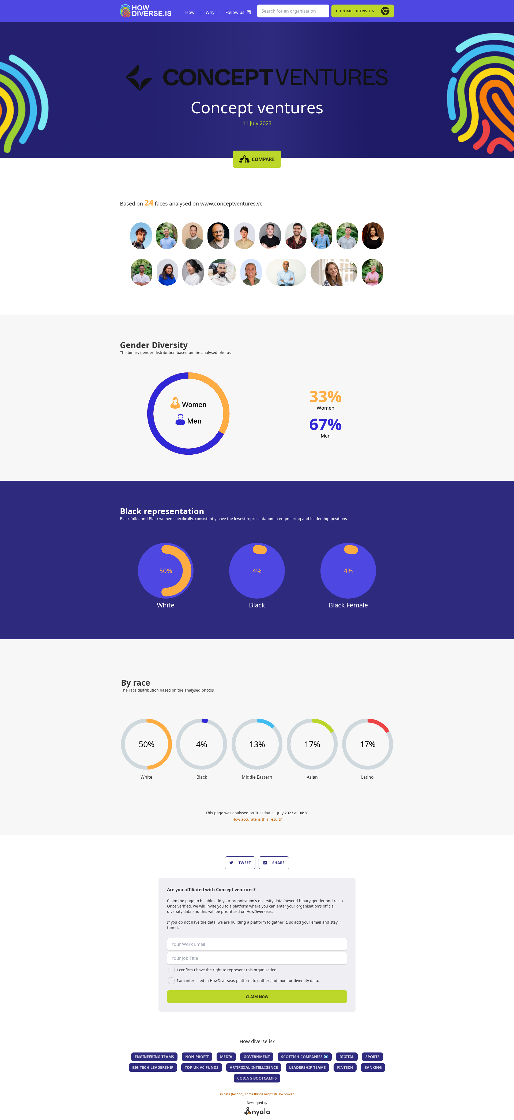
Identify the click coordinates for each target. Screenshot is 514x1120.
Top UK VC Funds (201, 1067)
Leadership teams (307, 1067)
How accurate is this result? (257, 819)
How (190, 12)
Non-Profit (197, 1056)
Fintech (345, 1067)
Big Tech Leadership (152, 1067)
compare (263, 159)
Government (257, 1056)
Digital (346, 1056)
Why (210, 12)
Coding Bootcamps (257, 1078)
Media (226, 1056)
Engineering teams (154, 1056)
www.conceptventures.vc (231, 203)
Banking (373, 1067)
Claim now (257, 996)
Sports (372, 1056)
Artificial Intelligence (254, 1067)
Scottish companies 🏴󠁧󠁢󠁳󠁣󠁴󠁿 (304, 1056)
